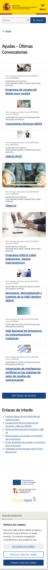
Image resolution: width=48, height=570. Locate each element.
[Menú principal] (42, 6)
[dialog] (23, 544)
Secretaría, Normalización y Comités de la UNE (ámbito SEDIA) (23, 296)
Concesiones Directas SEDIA (23, 123)
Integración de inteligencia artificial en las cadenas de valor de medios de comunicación (23, 374)
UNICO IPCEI (13, 156)
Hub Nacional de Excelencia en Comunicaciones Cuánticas (23, 334)
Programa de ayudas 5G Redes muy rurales (21, 91)
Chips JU (10, 205)
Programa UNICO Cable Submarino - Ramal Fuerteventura (20, 258)
